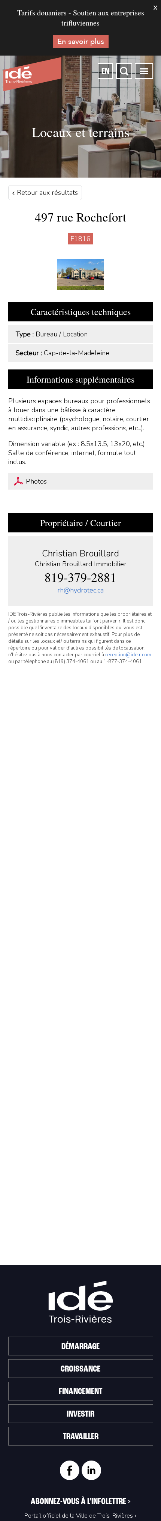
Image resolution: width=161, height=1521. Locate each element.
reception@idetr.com (128, 654)
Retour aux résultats (46, 192)
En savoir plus (80, 41)
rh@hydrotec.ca (80, 590)
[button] (144, 70)
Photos (36, 481)
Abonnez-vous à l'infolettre (81, 1501)
